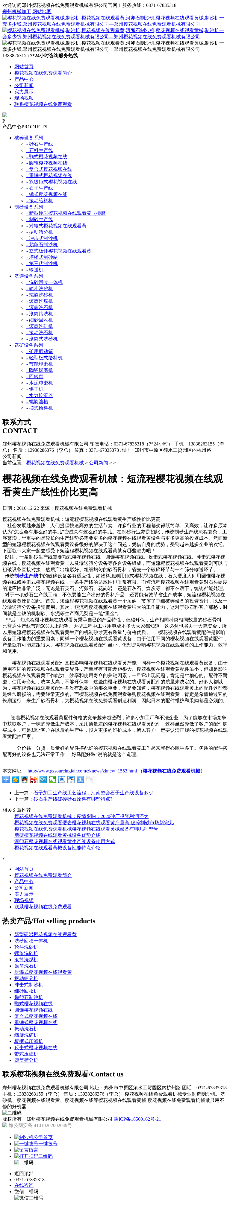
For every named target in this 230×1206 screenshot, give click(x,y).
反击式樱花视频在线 (36, 1047)
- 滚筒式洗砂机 (42, 338)
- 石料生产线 (39, 150)
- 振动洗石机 (39, 332)
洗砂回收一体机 (31, 940)
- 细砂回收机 (39, 320)
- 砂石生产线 (39, 144)
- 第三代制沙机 (42, 263)
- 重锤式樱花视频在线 (49, 175)
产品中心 (24, 79)
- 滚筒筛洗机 (39, 313)
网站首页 (24, 66)
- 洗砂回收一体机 (44, 282)
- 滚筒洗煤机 (39, 301)
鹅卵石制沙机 (28, 997)
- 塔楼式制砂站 (42, 257)
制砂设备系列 (28, 206)
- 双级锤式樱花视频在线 (51, 181)
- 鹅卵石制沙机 (42, 244)
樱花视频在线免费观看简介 (43, 72)
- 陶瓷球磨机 (39, 370)
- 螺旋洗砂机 (39, 294)
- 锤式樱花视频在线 (46, 194)
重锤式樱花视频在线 (36, 1022)
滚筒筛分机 (26, 1060)
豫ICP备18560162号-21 (137, 1119)
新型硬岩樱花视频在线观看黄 (45, 934)
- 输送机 (34, 269)
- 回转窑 (34, 376)
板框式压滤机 (28, 1041)
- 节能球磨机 (39, 363)
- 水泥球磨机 (39, 382)
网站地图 (42, 11)
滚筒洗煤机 (26, 959)
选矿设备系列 (28, 345)
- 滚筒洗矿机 (39, 326)
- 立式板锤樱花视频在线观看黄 (58, 250)
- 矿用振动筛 (39, 351)
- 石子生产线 (39, 188)
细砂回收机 (26, 991)
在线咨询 (24, 1185)
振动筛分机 (26, 978)
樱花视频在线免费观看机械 (55, 462)
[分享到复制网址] (89, 779)
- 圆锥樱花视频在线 (46, 162)
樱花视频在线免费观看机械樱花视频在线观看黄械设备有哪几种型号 (86, 828)
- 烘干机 (34, 389)
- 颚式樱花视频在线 (46, 156)
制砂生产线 (26, 575)
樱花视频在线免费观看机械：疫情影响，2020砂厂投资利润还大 (81, 816)
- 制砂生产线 (39, 219)
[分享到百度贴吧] (62, 779)
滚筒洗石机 (26, 965)
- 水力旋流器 (39, 395)
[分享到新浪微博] (34, 779)
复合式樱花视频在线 (36, 1016)
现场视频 (24, 98)
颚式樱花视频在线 (33, 1003)
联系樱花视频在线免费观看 (43, 104)
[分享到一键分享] (80, 779)
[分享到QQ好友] (24, 779)
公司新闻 (24, 85)
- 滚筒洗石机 (39, 307)
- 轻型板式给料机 (44, 357)
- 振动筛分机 (39, 232)
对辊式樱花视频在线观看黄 (43, 972)
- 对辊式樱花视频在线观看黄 (56, 225)
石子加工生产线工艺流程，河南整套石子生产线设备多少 (93, 792)
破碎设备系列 (28, 137)
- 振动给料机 (39, 200)
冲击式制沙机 (28, 984)
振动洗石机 (26, 1028)
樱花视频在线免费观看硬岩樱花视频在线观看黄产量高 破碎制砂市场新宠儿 (94, 822)
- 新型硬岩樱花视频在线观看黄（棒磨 (66, 213)
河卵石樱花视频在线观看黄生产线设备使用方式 (64, 841)
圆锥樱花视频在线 (33, 1009)
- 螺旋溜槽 (37, 401)
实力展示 (24, 91)
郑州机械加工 (16, 11)
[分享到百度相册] (71, 779)
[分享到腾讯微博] (43, 779)
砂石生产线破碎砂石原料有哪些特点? (73, 799)
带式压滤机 (26, 1053)
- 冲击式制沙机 (42, 238)
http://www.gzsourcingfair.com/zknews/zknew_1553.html (82, 770)
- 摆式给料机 (39, 407)
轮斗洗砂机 (26, 947)
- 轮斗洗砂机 (39, 288)
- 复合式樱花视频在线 (49, 169)
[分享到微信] (52, 779)
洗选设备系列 (28, 276)
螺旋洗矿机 (26, 1035)
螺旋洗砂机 (26, 953)
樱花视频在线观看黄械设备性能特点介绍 (57, 847)
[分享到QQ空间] (15, 779)
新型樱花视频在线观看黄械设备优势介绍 (57, 835)
